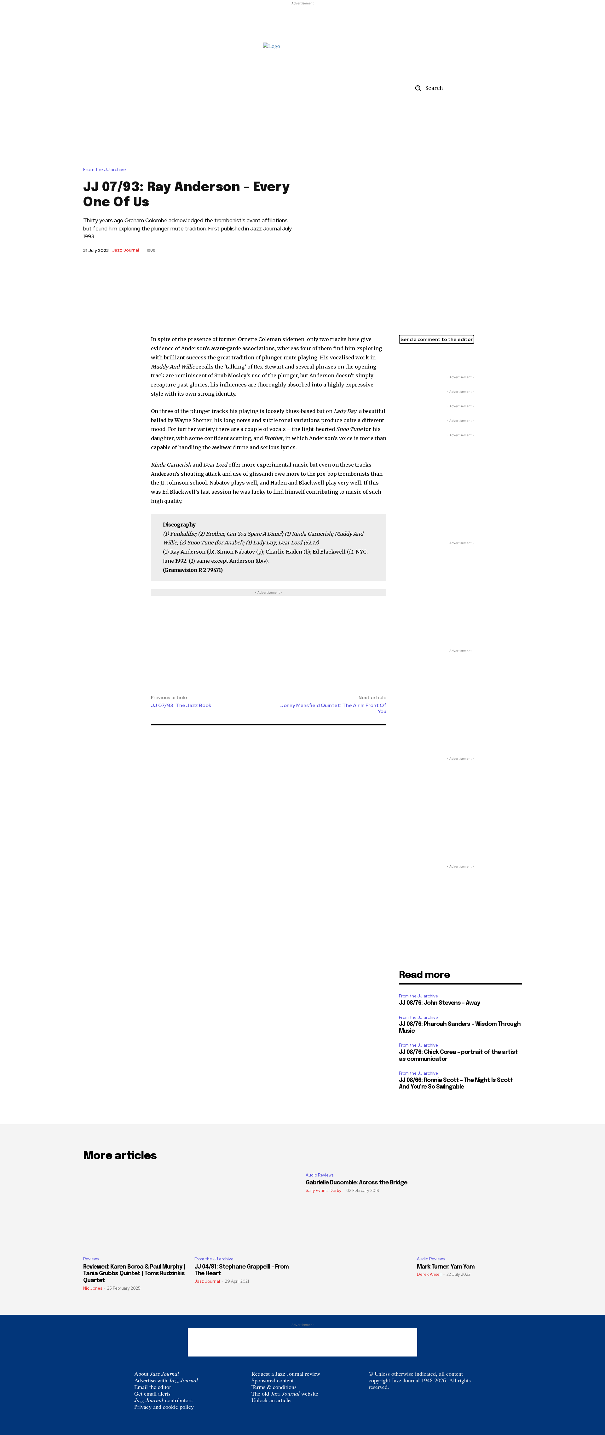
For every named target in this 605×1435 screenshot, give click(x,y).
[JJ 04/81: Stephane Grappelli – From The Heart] (246, 1210)
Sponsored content (272, 1380)
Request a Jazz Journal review (285, 1373)
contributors (163, 1400)
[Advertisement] (302, 21)
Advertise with (166, 1380)
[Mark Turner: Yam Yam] (469, 1210)
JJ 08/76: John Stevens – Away (439, 1003)
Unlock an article (271, 1400)
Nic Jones (92, 1288)
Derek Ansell (429, 1274)
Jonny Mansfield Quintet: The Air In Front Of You (333, 708)
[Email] (434, 358)
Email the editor (152, 1387)
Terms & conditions (274, 1387)
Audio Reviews (319, 1175)
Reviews (91, 1259)
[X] (405, 358)
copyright (379, 1380)
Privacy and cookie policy (164, 1406)
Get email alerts (152, 1393)
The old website (284, 1393)
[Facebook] (419, 358)
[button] (426, 88)
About (156, 1373)
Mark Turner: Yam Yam (446, 1267)
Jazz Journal (125, 250)
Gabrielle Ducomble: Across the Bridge (356, 1183)
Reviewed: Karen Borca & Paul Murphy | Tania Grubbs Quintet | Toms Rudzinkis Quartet (134, 1273)
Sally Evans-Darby (323, 1190)
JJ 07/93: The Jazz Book (181, 705)
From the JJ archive (104, 169)
